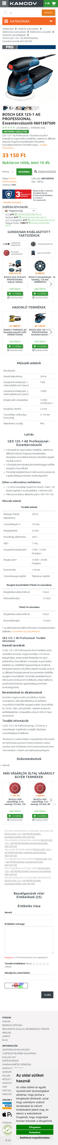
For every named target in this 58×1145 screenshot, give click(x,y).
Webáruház (8, 29)
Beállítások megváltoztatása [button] (35, 1137)
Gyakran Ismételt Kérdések (16, 1064)
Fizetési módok (10, 1060)
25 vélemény (22, 127)
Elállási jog (9, 1057)
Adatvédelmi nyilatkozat (16, 1049)
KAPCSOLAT (8, 1090)
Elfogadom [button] (35, 1127)
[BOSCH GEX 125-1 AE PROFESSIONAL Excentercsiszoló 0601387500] (29, 78)
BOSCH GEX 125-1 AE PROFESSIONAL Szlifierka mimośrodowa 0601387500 (28, 852)
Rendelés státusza (12, 1025)
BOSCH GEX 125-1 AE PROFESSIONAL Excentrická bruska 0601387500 (28, 862)
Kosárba (16, 294)
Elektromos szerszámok (14, 32)
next (50, 284)
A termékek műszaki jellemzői (26, 631)
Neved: (8, 912)
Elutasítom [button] (35, 1132)
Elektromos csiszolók (40, 32)
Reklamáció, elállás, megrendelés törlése (25, 1029)
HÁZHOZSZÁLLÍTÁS (11, 1083)
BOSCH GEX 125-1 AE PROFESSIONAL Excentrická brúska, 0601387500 (28, 843)
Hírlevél (6, 1032)
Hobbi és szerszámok (28, 29)
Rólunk (6, 1075)
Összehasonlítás (47, 171)
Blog (5, 1040)
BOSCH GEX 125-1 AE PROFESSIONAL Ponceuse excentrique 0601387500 (28, 871)
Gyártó (6, 1036)
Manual (5, 765)
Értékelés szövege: (15, 924)
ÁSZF (4, 1086)
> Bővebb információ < (12, 202)
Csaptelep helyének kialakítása (19, 1053)
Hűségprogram (10, 1072)
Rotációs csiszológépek (14, 35)
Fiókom (6, 1021)
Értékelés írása (38, 127)
